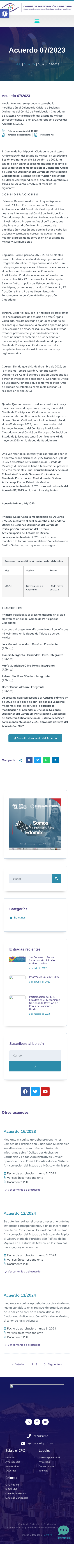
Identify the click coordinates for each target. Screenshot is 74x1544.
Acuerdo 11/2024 (20, 1295)
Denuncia (64, 1537)
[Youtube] (45, 1422)
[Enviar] (35, 1066)
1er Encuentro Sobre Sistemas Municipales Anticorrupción (42, 960)
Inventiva (47, 1534)
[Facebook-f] (37, 1422)
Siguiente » (55, 1364)
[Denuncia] (63, 1530)
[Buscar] (56, 878)
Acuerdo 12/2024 (20, 1213)
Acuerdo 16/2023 (20, 1131)
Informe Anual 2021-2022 (44, 977)
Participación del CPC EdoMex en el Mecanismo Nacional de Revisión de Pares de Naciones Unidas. (44, 1003)
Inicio (18, 64)
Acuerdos (29, 64)
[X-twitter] (28, 1422)
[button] (4, 13)
